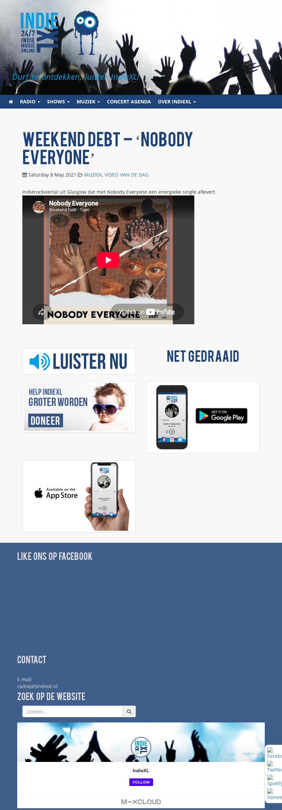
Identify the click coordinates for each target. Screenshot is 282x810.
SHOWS (56, 101)
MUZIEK (87, 101)
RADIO (28, 101)
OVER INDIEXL (175, 101)
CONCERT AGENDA (129, 101)
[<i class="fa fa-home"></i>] (11, 102)
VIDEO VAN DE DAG (127, 174)
